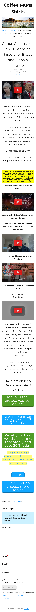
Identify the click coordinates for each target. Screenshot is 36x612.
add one (17, 501)
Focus (26, 609)
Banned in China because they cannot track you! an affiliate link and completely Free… (18, 420)
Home (18, 475)
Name (5, 556)
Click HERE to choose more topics (18, 486)
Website (5, 572)
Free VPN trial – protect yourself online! (18, 400)
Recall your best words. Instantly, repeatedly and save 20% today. (18, 440)
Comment (7, 527)
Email (5, 564)
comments (18, 74)
